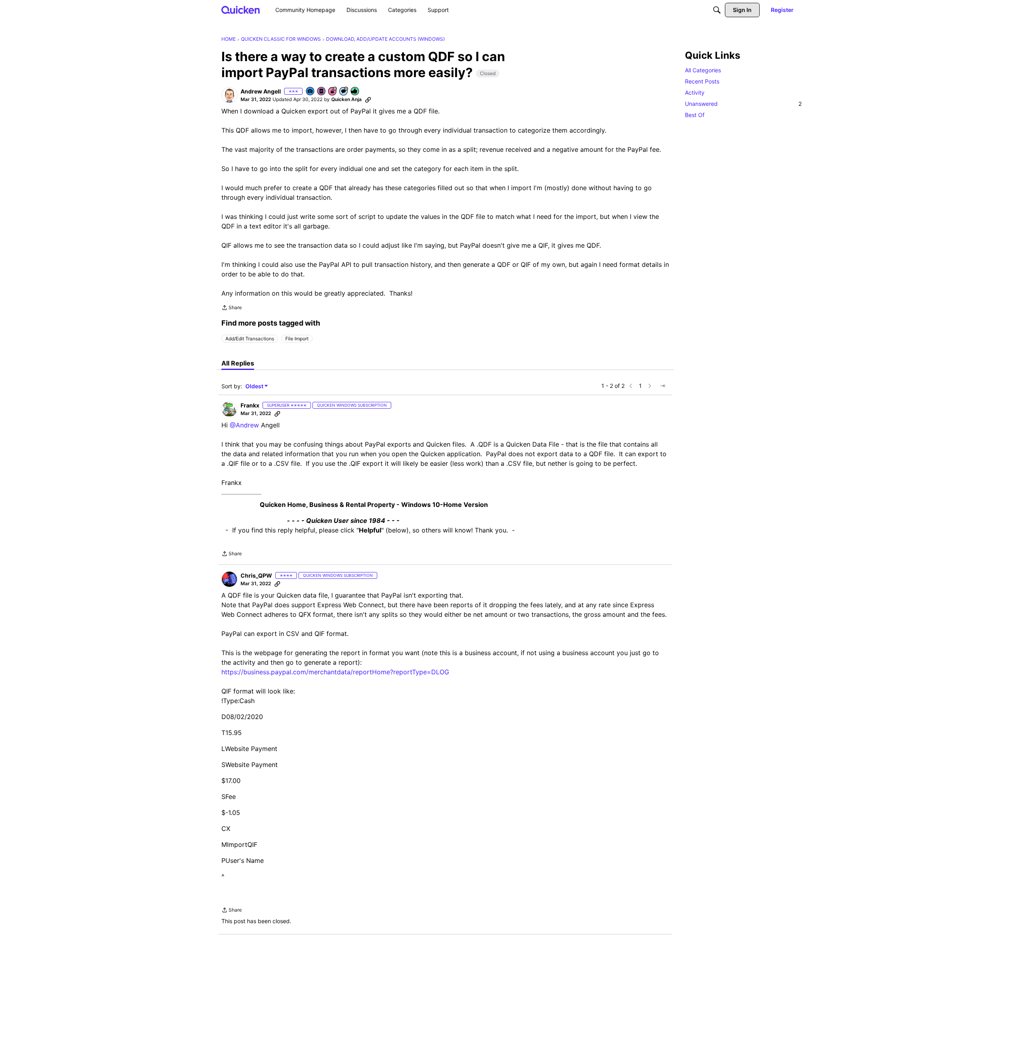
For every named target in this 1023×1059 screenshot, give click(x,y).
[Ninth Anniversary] (333, 91)
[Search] (717, 10)
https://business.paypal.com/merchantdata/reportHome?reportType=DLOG (335, 672)
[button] (229, 95)
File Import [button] (296, 339)
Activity (695, 92)
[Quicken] (240, 9)
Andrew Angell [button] (261, 91)
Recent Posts (702, 81)
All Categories (703, 70)
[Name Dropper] (321, 91)
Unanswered (743, 103)
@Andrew (244, 425)
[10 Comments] (344, 91)
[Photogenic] (310, 91)
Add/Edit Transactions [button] (249, 339)
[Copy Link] (368, 99)
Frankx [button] (250, 405)
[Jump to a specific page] (662, 385)
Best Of (695, 114)
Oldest (255, 386)
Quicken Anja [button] (346, 99)
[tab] (238, 363)
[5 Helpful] (355, 91)
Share (231, 308)
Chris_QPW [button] (256, 575)
